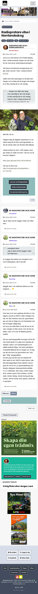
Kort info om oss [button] (26, 476)
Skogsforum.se (7, 580)
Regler (25, 568)
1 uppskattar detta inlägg (11, 267)
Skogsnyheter (16, 21)
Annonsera (14, 572)
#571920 (32, 282)
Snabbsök (17, 476)
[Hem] (2, 21)
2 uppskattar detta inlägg (11, 294)
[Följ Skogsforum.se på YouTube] (17, 577)
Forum (6, 21)
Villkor (32, 568)
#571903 (32, 54)
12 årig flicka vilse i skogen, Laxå (18, 486)
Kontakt (24, 572)
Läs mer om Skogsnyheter (19, 182)
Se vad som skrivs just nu (18, 192)
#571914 (32, 217)
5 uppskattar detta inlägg (11, 228)
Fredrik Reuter (14, 50)
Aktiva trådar (25, 558)
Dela (14, 393)
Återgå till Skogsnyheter (10, 415)
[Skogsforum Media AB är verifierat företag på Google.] (34, 580)
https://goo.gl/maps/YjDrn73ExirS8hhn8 (17, 161)
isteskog (12, 279)
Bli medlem (12, 552)
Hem (5, 568)
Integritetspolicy (15, 568)
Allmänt (10, 21)
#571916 (32, 244)
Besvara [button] (6, 393)
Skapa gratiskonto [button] (8, 476)
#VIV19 (5, 73)
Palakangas (13, 240)
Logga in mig (25, 552)
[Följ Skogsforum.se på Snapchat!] (20, 577)
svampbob (13, 213)
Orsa (11, 306)
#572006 (32, 309)
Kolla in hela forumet (19, 187)
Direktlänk (7, 401)
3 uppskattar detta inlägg (11, 386)
